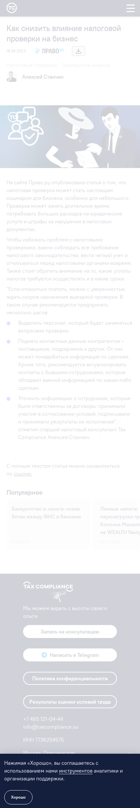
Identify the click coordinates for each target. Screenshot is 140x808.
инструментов (75, 770)
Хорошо (18, 797)
